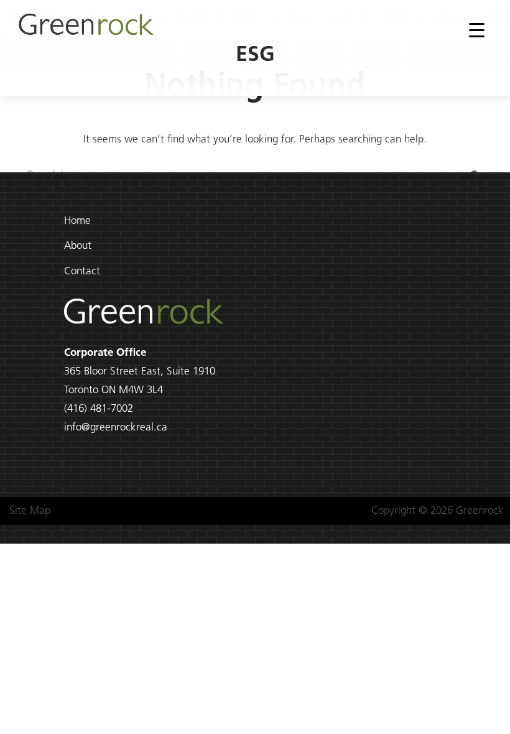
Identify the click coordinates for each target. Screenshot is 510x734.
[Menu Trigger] (476, 29)
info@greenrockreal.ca (115, 427)
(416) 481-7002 (98, 409)
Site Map (29, 511)
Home (77, 221)
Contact (82, 271)
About (77, 246)
